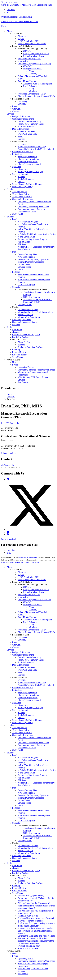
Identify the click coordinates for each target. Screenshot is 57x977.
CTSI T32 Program (26, 820)
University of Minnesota (27, 557)
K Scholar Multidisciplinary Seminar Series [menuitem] (36, 234)
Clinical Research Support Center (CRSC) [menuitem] (36, 96)
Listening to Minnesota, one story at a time (36, 936)
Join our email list (8, 453)
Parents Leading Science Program (32, 775)
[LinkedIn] (8, 479)
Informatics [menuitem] (23, 61)
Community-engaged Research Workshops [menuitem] (36, 370)
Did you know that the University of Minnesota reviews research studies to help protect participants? (36, 905)
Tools (9, 863)
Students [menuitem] (16, 287)
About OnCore (24, 878)
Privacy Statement (8, 562)
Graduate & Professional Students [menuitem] (32, 289)
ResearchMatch (19, 888)
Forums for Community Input (30, 660)
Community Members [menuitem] (21, 319)
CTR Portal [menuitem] (17, 329)
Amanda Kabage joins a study (31, 895)
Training (10, 752)
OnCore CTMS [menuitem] (19, 339)
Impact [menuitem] (21, 38)
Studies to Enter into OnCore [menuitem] (30, 347)
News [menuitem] (14, 362)
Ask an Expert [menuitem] (24, 242)
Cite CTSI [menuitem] (16, 109)
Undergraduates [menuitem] (25, 304)
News (14, 953)
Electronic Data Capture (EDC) (26, 870)
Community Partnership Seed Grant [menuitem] (33, 206)
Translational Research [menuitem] (22, 196)
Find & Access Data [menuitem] (26, 131)
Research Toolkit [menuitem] (19, 354)
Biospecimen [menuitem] (23, 169)
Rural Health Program (27, 617)
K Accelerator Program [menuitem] (28, 222)
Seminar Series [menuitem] (24, 267)
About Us (22, 572)
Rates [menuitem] (14, 106)
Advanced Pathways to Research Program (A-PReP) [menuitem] (37, 300)
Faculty (15, 755)
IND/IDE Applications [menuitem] (27, 161)
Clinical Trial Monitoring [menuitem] (28, 159)
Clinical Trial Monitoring (28, 695)
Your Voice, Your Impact (28, 948)
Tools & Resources (26, 662)
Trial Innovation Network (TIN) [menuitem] (32, 146)
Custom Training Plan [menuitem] (27, 254)
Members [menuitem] (33, 91)
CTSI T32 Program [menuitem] (26, 284)
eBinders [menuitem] (16, 332)
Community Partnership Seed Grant (33, 742)
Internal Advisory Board (33, 592)
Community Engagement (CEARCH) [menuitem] (34, 63)
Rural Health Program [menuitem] (27, 81)
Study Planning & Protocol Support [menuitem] (27, 184)
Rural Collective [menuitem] (30, 86)
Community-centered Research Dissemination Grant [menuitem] (31, 210)
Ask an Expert (24, 778)
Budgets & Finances (21, 652)
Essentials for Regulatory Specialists (33, 795)
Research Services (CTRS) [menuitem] (29, 58)
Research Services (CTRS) (29, 594)
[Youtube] (8, 534)
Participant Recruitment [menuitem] (22, 151)
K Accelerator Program (28, 757)
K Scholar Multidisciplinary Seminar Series (36, 770)
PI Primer (22, 780)
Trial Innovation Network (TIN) (32, 682)
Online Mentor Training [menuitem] (28, 309)
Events (15, 956)
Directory (11, 396)
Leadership (22, 637)
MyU (9, 12)
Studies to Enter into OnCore (30, 883)
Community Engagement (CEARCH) (34, 599)
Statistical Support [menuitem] (20, 174)
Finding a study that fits (28, 916)
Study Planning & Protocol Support (27, 720)
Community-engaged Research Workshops (36, 961)
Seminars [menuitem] (16, 324)
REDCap (16, 885)
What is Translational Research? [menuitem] (32, 43)
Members (33, 627)
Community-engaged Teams (24, 858)
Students (16, 823)
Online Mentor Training (28, 845)
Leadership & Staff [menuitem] (20, 99)
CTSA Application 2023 (28, 577)
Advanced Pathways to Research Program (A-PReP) (37, 836)
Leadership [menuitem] (22, 101)
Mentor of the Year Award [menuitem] (29, 317)
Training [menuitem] (10, 217)
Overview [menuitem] (22, 144)
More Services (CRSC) (22, 722)
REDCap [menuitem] (16, 349)
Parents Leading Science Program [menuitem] (32, 239)
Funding (10, 725)
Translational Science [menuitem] (21, 194)
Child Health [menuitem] (17, 214)
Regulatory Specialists (27, 692)
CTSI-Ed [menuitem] (27, 51)
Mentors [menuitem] (15, 307)
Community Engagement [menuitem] (23, 199)
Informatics (23, 597)
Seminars (16, 860)
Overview (22, 680)
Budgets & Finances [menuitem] (21, 116)
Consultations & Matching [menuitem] (29, 121)
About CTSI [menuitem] (17, 33)
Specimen (16, 702)
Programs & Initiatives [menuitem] (22, 46)
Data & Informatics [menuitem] (20, 129)
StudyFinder (17, 893)
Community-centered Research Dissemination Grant (31, 746)
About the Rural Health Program (37, 619)
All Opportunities (19, 727)
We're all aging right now (29, 946)
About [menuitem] (9, 31)
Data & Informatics (20, 665)
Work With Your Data (27, 670)
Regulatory (17, 690)
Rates (14, 642)
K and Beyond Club (26, 773)
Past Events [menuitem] (23, 382)
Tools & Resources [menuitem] (26, 126)
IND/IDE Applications (27, 697)
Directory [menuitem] (33, 73)
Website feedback (8, 539)
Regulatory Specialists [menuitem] (27, 156)
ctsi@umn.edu (7, 465)
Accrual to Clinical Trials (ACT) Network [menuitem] (36, 149)
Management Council (32, 604)
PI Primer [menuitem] (22, 244)
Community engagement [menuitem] (23, 119)
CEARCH (28, 602)
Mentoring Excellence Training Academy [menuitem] (36, 312)
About (9, 567)
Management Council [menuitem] (32, 68)
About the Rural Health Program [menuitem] (37, 84)
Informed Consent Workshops (31, 798)
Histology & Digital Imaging (30, 707)
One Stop (11, 9)
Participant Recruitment (22, 687)
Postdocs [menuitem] (16, 272)
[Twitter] (31, 529)
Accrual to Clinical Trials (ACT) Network (36, 685)
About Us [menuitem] (22, 36)
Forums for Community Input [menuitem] (30, 124)
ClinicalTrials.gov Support (29, 700)
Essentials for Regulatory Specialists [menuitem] (33, 259)
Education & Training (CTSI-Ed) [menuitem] (32, 48)
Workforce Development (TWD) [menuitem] (32, 94)
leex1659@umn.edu (10, 423)
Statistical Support (20, 710)
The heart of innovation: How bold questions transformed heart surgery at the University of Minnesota (36, 941)
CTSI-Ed (27, 587)
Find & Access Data (26, 667)
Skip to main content (10, 2)
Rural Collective (30, 622)
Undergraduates (25, 840)
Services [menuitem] (10, 114)
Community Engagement (23, 735)
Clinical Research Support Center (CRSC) (36, 632)
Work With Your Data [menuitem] (27, 134)
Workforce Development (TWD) (32, 630)
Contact (15, 647)
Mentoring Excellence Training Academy (36, 848)
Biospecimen (23, 705)
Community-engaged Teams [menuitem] (24, 322)
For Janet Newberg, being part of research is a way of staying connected (36, 919)
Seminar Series (24, 803)
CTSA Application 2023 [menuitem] (28, 41)
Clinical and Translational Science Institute (19, 21)
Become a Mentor (25, 850)
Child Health (17, 750)
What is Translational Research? (32, 579)
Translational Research (22, 732)
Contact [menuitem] (15, 111)
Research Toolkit (19, 890)
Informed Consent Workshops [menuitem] (31, 262)
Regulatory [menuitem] (17, 154)
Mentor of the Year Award (29, 853)
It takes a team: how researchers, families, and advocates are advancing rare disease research (36, 930)
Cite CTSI (16, 645)
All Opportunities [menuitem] (19, 191)
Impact (21, 574)
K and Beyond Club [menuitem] (26, 237)
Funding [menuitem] (10, 189)
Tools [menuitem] (9, 327)
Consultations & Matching (29, 657)
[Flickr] (8, 532)
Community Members (21, 855)
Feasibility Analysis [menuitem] (20, 337)
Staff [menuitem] (14, 252)
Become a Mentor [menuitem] (25, 314)
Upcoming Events (25, 958)
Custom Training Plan (27, 790)
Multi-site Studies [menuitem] (19, 141)
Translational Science (21, 730)
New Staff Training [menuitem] (26, 257)
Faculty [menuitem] (15, 219)
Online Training (25, 800)
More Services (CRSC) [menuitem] (22, 186)
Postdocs (16, 808)
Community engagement (23, 655)
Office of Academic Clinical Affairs (16, 17)
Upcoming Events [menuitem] (25, 367)
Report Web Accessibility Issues (27, 562)
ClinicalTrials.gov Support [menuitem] (29, 164)
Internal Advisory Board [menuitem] (33, 56)
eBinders (16, 868)
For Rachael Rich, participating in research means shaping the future (36, 924)
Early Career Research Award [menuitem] (36, 53)
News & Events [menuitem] (13, 360)
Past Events (23, 973)
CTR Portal (17, 865)
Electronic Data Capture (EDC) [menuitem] (26, 334)
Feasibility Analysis (20, 873)
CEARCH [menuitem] (28, 66)
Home (9, 394)
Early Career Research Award (36, 589)
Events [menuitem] (15, 365)
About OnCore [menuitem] (24, 342)
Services (10, 650)
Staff (14, 788)
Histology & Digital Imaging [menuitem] (30, 171)
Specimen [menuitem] (16, 166)
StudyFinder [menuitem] (17, 357)
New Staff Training (26, 793)
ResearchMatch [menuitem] (19, 352)
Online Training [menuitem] (25, 264)
